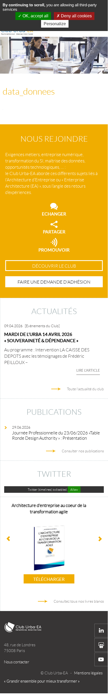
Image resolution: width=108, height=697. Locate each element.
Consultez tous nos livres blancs (79, 601)
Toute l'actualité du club (85, 389)
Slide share (101, 645)
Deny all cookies (76, 16)
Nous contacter (16, 662)
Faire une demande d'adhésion (54, 282)
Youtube (101, 659)
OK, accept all (34, 16)
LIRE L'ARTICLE (88, 370)
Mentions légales (88, 673)
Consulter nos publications (83, 451)
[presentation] (100, 539)
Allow (74, 489)
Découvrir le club (54, 266)
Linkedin (101, 630)
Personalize (55, 24)
